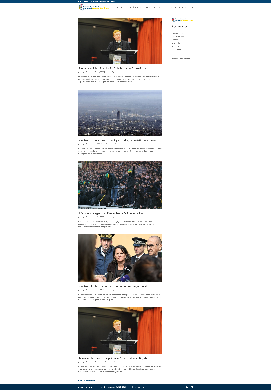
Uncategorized (177, 49)
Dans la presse (178, 36)
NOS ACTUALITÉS (152, 7)
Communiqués (110, 72)
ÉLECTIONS (170, 7)
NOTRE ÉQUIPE (132, 7)
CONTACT (183, 7)
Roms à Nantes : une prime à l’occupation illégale (113, 358)
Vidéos (174, 53)
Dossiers (175, 40)
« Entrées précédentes (87, 380)
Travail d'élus (177, 43)
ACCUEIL (120, 7)
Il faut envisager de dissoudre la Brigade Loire (110, 213)
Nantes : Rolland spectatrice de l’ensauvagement (112, 286)
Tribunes (175, 46)
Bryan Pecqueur (88, 72)
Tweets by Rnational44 (181, 58)
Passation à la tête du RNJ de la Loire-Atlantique (112, 68)
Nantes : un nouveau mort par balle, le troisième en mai (117, 140)
